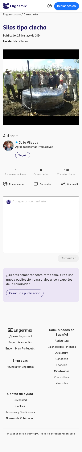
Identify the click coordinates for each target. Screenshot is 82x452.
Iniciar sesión (66, 6)
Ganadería (31, 14)
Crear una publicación (24, 293)
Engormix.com (12, 14)
